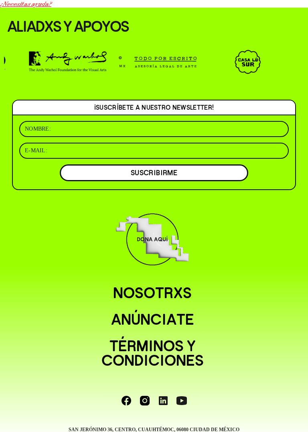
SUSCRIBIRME (154, 173)
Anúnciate (152, 319)
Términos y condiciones (152, 353)
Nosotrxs (152, 293)
